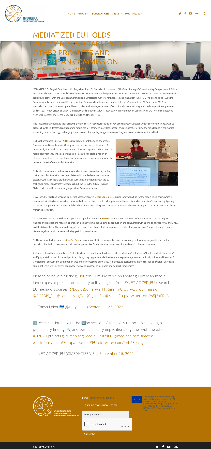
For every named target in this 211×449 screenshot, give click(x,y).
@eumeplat (71, 335)
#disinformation (46, 342)
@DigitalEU (95, 295)
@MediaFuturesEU (97, 335)
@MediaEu (114, 295)
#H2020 (40, 335)
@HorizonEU (85, 275)
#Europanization (75, 342)
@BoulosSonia (82, 289)
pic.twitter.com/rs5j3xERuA (146, 295)
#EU (93, 342)
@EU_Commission (145, 289)
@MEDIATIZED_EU (140, 282)
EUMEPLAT (107, 218)
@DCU (123, 289)
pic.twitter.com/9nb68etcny (121, 342)
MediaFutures (102, 197)
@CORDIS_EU (44, 295)
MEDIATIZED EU (46, 69)
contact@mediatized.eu (102, 397)
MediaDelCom (72, 240)
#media (147, 335)
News (105, 69)
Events (97, 69)
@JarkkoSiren (106, 289)
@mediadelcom (126, 335)
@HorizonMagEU (71, 295)
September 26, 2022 (106, 306)
